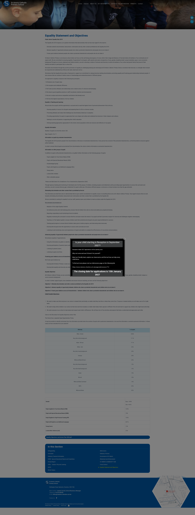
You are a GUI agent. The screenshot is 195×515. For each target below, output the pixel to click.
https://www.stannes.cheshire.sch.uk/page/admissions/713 (90, 267)
